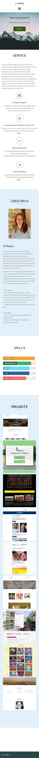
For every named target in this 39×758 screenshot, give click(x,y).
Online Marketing (19, 172)
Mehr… (19, 133)
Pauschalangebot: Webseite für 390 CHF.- (19, 125)
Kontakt (19, 29)
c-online (19, 3)
